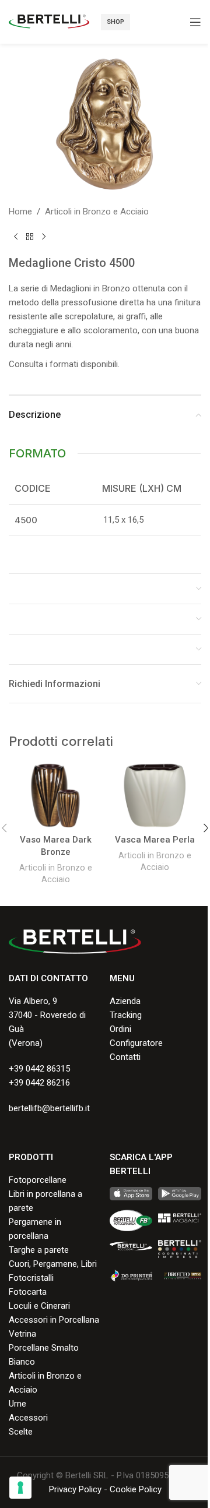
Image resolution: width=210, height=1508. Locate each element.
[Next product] (44, 237)
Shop (115, 22)
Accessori (28, 1417)
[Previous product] (16, 237)
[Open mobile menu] (195, 22)
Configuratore (136, 1043)
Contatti (125, 1057)
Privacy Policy (75, 1489)
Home (20, 211)
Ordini (120, 1029)
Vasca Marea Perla (155, 839)
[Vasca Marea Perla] (154, 795)
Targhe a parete (39, 1250)
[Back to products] (30, 237)
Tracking (126, 1015)
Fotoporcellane (37, 1180)
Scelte (21, 1431)
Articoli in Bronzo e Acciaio (97, 211)
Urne (17, 1403)
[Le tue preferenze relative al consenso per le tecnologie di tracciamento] (20, 1488)
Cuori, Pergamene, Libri (53, 1264)
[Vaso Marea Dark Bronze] (55, 795)
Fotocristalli (31, 1278)
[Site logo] (49, 21)
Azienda (125, 1001)
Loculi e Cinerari (39, 1306)
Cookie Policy (136, 1489)
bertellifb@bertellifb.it (49, 1108)
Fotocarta (28, 1292)
